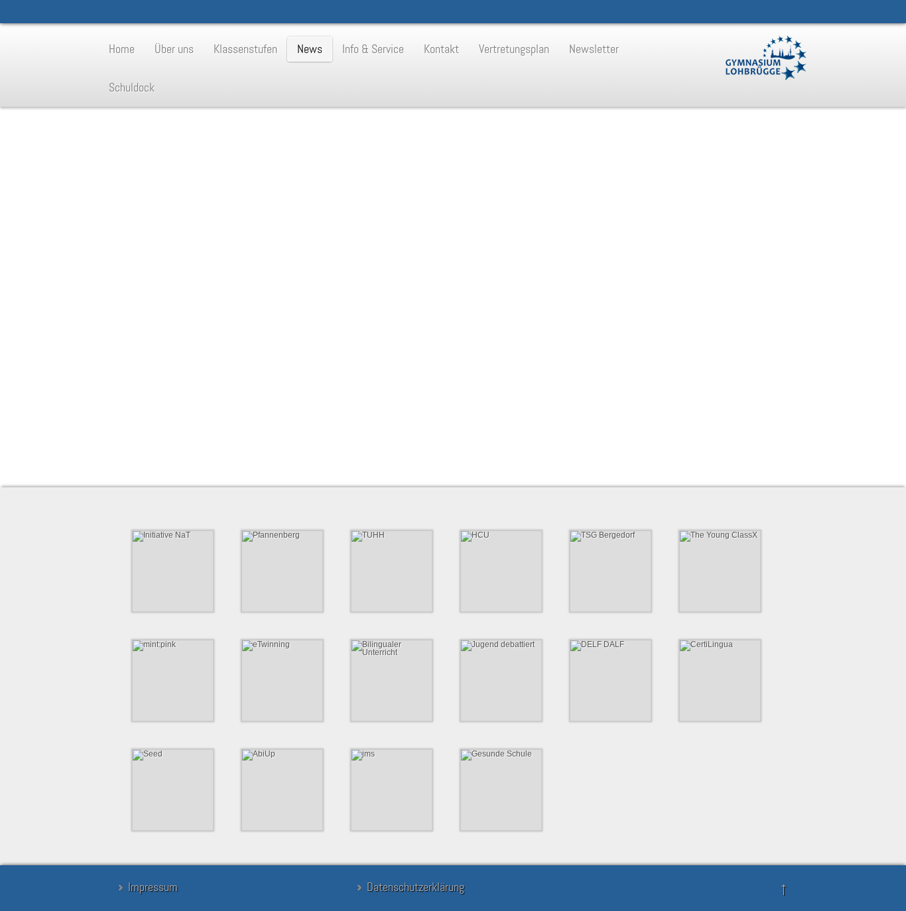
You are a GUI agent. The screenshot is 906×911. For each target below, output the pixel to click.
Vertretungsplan (514, 49)
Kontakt (441, 49)
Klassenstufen (245, 49)
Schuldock (132, 87)
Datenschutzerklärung (415, 887)
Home (122, 49)
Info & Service (373, 49)
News (309, 49)
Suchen (337, 438)
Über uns (174, 49)
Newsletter (594, 49)
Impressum (153, 887)
